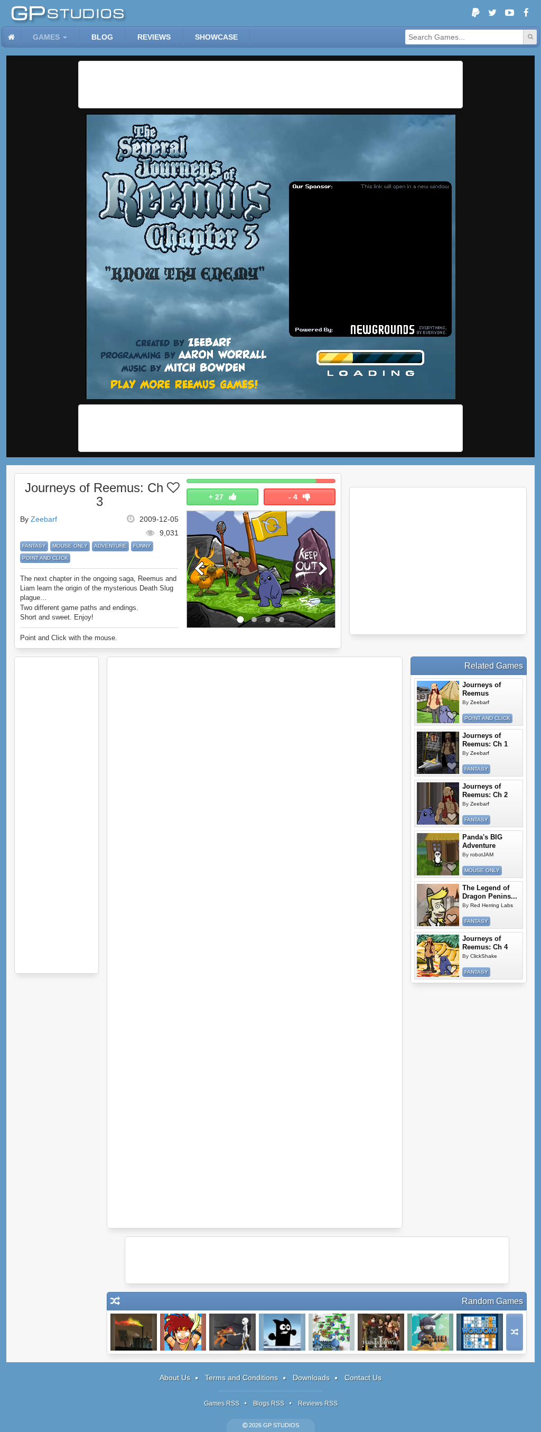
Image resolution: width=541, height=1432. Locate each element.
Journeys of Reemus (481, 689)
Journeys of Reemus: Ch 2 (485, 790)
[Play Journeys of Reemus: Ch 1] (438, 753)
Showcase (216, 37)
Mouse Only (70, 546)
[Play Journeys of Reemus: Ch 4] (438, 956)
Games (46, 37)
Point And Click (45, 558)
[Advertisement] (270, 84)
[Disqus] (254, 802)
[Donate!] (475, 13)
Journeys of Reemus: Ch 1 (485, 740)
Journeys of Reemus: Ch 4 (485, 943)
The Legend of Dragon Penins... (489, 892)
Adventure (110, 546)
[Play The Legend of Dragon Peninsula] (438, 905)
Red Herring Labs (491, 905)
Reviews (154, 37)
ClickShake (483, 956)
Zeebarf (44, 519)
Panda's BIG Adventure (482, 841)
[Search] (530, 37)
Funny (142, 546)
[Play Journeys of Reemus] (438, 702)
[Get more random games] (514, 1332)
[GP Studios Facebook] (526, 13)
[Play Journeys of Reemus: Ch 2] (438, 803)
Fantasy (34, 546)
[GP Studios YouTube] (509, 13)
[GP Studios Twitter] (492, 13)
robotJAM (481, 854)
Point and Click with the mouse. (68, 638)
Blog (102, 37)
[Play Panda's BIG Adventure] (438, 854)
